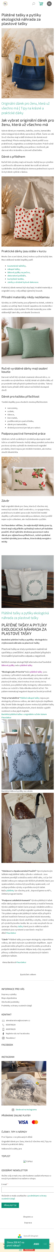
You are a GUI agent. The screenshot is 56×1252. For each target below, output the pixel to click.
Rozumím (29, 1250)
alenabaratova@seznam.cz (18, 1020)
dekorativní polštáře (16, 275)
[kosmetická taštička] (28, 476)
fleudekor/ (11, 1038)
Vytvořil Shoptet (31, 1236)
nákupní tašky (13, 269)
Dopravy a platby (9, 994)
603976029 (10, 1024)
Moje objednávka (9, 998)
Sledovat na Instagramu (26, 1109)
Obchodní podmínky (10, 1002)
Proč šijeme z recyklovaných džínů (16, 1137)
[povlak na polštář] (28, 340)
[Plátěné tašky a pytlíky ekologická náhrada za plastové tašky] (28, 581)
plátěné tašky (26, 665)
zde (20, 1250)
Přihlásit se (10, 1205)
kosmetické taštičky (16, 266)
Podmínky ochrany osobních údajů (16, 1005)
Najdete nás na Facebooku (18, 1033)
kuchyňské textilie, (15, 279)
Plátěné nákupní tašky (30, 698)
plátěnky (10, 890)
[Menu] (49, 4)
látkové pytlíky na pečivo (18, 272)
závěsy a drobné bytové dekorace (22, 282)
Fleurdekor (11, 933)
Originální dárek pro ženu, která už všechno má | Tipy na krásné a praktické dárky (25, 108)
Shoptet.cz (28, 1216)
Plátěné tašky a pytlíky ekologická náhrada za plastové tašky (25, 615)
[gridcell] (28, 812)
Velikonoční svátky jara (11, 1148)
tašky (20, 926)
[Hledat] (34, 4)
